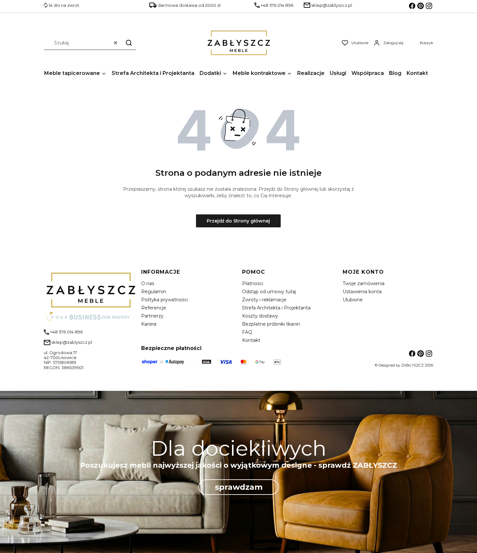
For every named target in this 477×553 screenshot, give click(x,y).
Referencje (153, 308)
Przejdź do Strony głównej (238, 221)
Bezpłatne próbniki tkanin (271, 324)
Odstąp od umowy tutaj (269, 292)
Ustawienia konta (362, 292)
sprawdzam (239, 487)
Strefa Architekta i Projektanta (276, 308)
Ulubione (353, 300)
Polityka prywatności (164, 300)
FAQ (247, 332)
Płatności (252, 283)
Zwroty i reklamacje (264, 300)
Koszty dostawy (260, 316)
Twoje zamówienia (364, 283)
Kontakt (251, 340)
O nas (147, 283)
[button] (129, 42)
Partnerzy (152, 316)
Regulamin (153, 292)
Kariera (148, 324)
